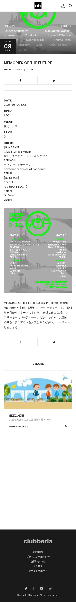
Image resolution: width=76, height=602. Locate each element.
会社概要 (38, 566)
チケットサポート (38, 570)
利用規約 (38, 552)
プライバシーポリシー (38, 556)
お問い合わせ (38, 561)
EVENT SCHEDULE (17, 426)
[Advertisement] (38, 488)
